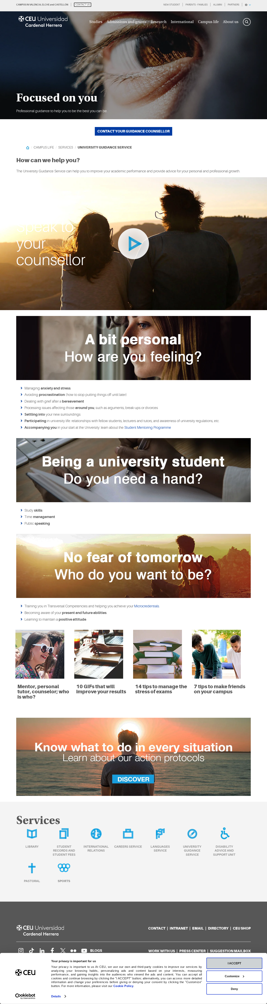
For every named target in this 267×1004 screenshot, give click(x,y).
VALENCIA (35, 4)
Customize (232, 976)
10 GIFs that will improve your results (101, 689)
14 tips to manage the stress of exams (161, 689)
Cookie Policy (123, 985)
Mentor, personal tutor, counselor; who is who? (43, 692)
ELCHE (45, 4)
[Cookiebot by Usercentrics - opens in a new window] (25, 996)
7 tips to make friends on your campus (219, 689)
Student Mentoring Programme (147, 428)
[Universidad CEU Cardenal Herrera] (44, 930)
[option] (133, 59)
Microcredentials (146, 606)
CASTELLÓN (61, 4)
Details (56, 996)
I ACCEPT (234, 963)
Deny (234, 989)
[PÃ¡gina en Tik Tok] (31, 951)
